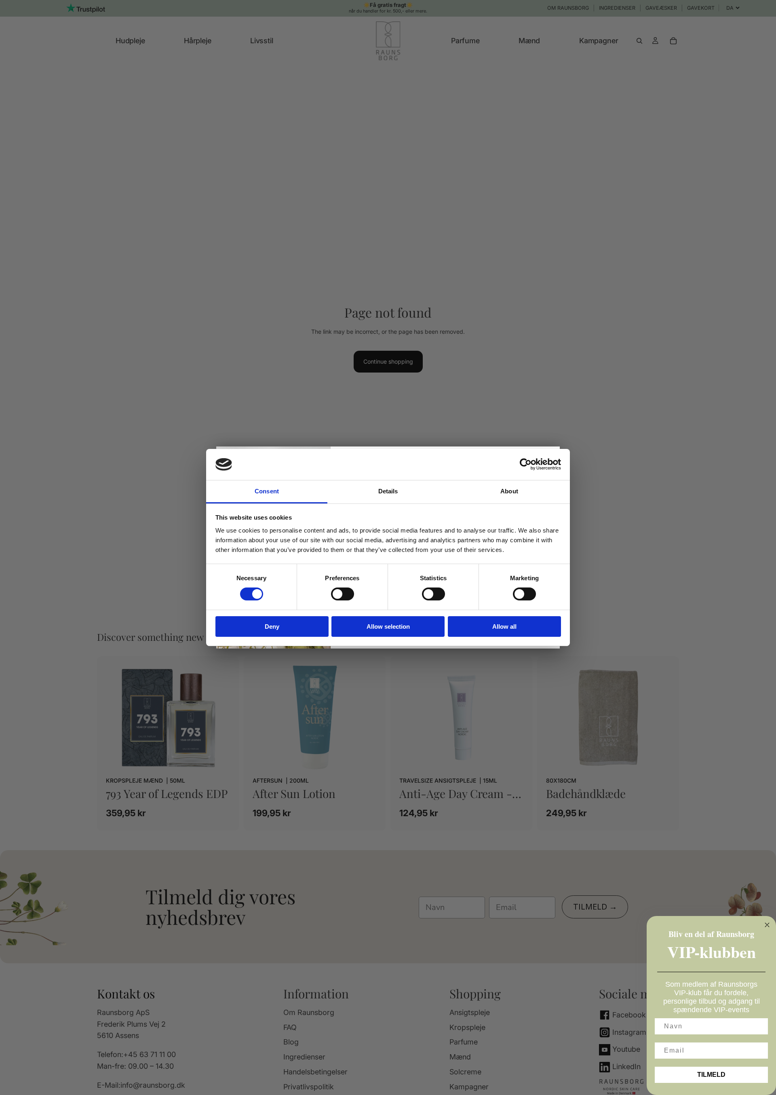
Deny (272, 626)
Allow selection (388, 626)
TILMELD (711, 1074)
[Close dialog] (767, 925)
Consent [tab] (267, 491)
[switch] (342, 594)
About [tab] (509, 491)
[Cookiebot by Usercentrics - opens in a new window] (525, 464)
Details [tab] (388, 491)
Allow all (504, 626)
